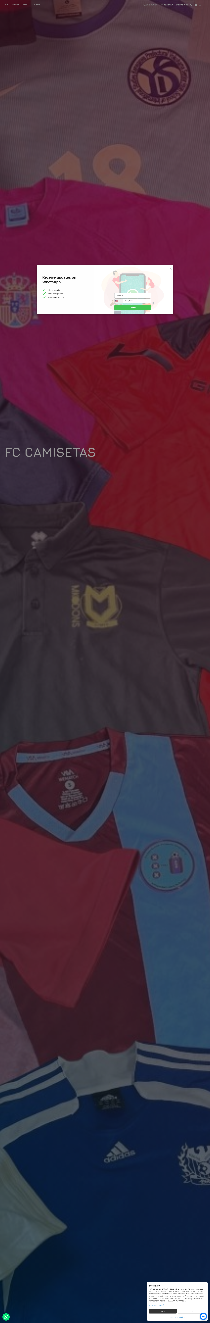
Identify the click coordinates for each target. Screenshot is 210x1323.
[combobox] (118, 301)
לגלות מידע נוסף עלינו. (157, 1305)
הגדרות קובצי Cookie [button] (177, 1317)
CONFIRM (132, 307)
